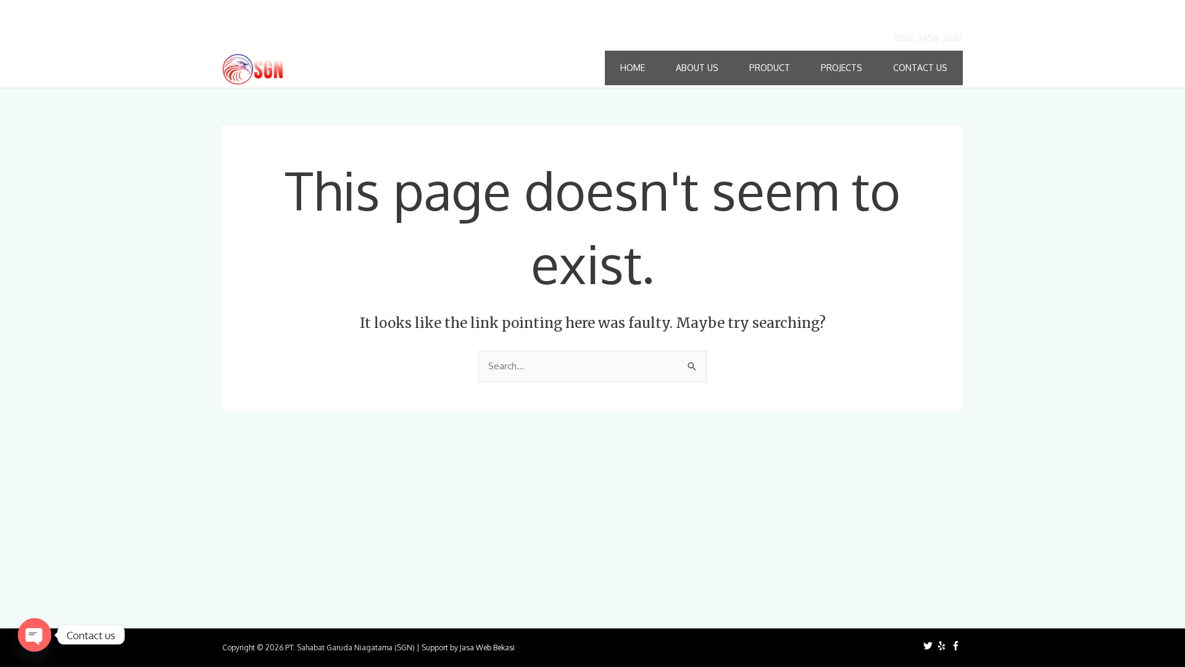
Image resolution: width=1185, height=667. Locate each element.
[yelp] (943, 645)
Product (769, 67)
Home (632, 67)
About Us (697, 67)
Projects (841, 67)
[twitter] (929, 645)
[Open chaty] (34, 635)
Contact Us (920, 67)
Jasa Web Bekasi (487, 647)
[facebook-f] (957, 645)
